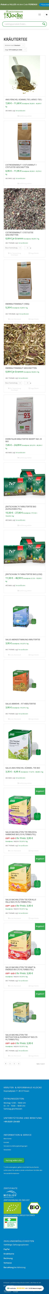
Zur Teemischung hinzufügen (15, 254)
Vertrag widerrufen (14, 1160)
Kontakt (6, 1142)
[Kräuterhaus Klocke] (13, 14)
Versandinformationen (11, 1173)
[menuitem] (39, 14)
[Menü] (39, 14)
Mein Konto (8, 1139)
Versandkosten (20, 111)
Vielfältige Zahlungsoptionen (16, 1244)
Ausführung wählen (25, 116)
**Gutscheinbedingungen (21, 5)
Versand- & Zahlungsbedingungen (15, 1146)
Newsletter (7, 1150)
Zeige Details (34, 253)
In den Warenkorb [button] (15, 319)
